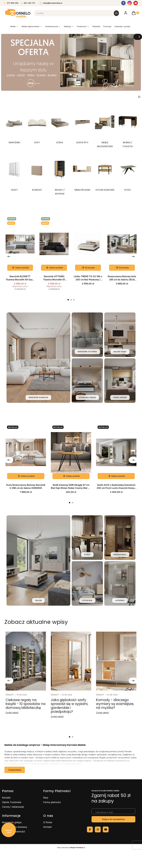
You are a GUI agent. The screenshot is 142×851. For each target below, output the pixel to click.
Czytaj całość (12, 712)
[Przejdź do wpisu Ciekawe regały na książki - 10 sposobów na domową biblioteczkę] (26, 661)
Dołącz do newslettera (113, 819)
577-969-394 (12, 3)
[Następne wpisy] (133, 681)
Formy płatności (52, 802)
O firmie (47, 822)
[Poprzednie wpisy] (8, 681)
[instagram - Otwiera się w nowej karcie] (98, 829)
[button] (116, 13)
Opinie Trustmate (11, 802)
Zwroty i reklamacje (13, 806)
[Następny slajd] (137, 37)
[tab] (68, 299)
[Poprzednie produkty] (8, 256)
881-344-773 (29, 3)
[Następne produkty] (133, 256)
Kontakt (6, 797)
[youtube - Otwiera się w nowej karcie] (106, 829)
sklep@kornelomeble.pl (52, 3)
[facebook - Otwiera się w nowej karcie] (90, 829)
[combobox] (72, 13)
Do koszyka (90, 267)
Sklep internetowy (70, 847)
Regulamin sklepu (12, 822)
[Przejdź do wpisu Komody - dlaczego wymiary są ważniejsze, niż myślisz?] (116, 661)
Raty (45, 797)
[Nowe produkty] (96, 27)
